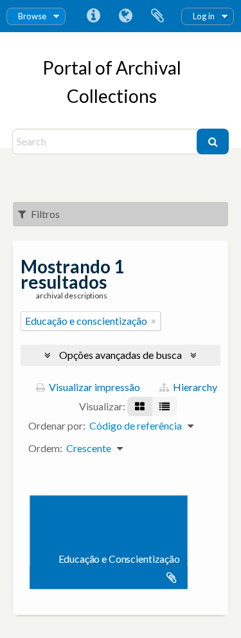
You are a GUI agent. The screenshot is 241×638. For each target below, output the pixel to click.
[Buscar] (213, 141)
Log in (204, 16)
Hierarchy (194, 387)
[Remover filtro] (153, 321)
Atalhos (93, 16)
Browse (32, 16)
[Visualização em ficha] (139, 406)
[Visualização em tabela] (164, 406)
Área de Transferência (157, 16)
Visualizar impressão (93, 387)
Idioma (125, 16)
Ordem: (45, 448)
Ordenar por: (56, 425)
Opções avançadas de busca (120, 355)
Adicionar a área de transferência (171, 577)
